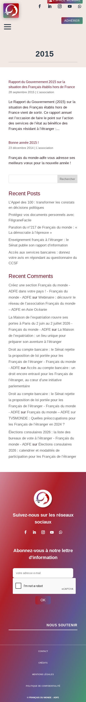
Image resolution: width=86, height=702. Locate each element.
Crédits (43, 663)
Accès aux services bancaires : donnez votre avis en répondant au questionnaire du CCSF (43, 257)
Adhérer (72, 20)
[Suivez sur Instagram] (60, 6)
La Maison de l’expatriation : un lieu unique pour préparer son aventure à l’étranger (41, 336)
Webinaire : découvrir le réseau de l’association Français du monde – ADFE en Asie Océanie (42, 303)
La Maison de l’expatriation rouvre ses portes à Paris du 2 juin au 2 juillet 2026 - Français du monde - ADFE (40, 323)
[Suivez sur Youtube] (70, 6)
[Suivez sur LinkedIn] (50, 6)
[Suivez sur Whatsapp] (80, 6)
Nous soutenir (62, 625)
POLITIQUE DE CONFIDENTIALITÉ (43, 686)
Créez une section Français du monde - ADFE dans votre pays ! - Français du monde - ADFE (39, 291)
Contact (43, 651)
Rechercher (67, 179)
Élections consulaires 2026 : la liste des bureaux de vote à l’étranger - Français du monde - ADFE (41, 438)
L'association (45, 92)
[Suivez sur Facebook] (39, 6)
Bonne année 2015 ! (24, 142)
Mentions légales (43, 674)
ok (43, 600)
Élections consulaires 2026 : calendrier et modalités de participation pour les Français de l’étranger (42, 450)
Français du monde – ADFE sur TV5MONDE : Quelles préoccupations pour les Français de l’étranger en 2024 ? (42, 418)
